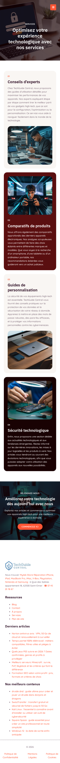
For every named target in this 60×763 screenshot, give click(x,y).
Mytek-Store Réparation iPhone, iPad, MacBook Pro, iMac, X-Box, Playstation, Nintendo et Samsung (29, 578)
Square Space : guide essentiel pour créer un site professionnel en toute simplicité (31, 724)
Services (16, 615)
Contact (16, 608)
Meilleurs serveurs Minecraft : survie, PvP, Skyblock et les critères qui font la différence (32, 666)
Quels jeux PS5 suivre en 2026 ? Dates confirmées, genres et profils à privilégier (32, 655)
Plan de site (18, 618)
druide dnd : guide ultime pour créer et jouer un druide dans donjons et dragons (32, 695)
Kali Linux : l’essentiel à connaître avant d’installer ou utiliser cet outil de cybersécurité (32, 713)
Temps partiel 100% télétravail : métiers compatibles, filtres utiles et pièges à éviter (32, 644)
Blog (14, 604)
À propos (17, 611)
